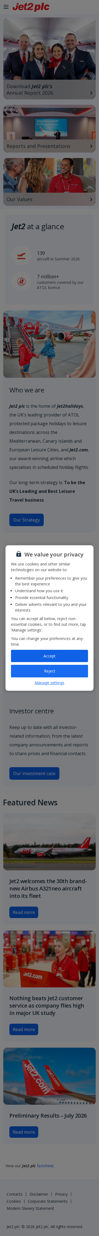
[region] (50, 618)
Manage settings (49, 682)
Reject (49, 671)
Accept (49, 656)
